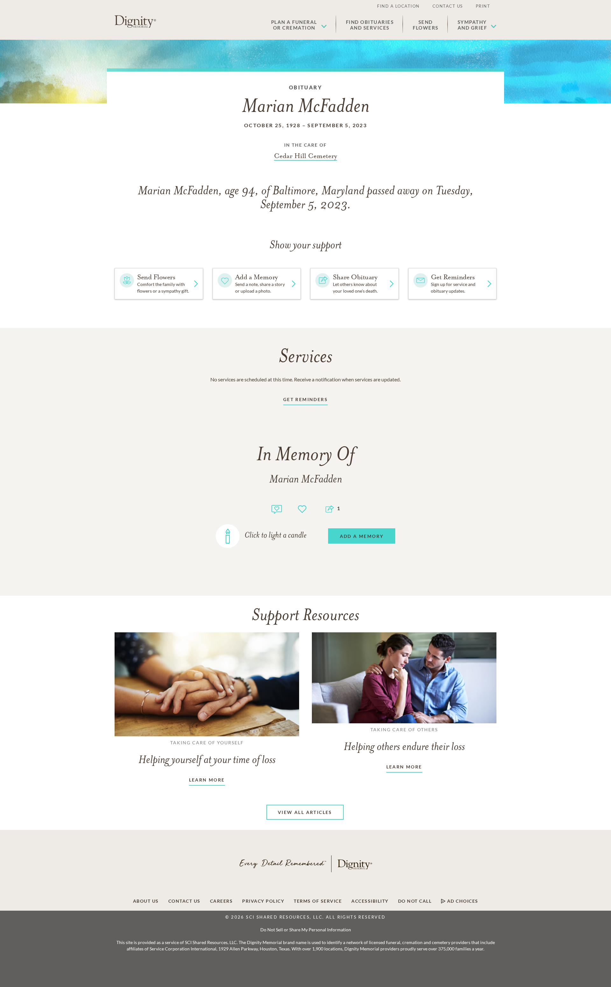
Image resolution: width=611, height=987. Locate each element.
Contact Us (447, 6)
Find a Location (398, 6)
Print (483, 6)
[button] (299, 25)
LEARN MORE (207, 779)
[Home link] (135, 21)
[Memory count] (276, 508)
